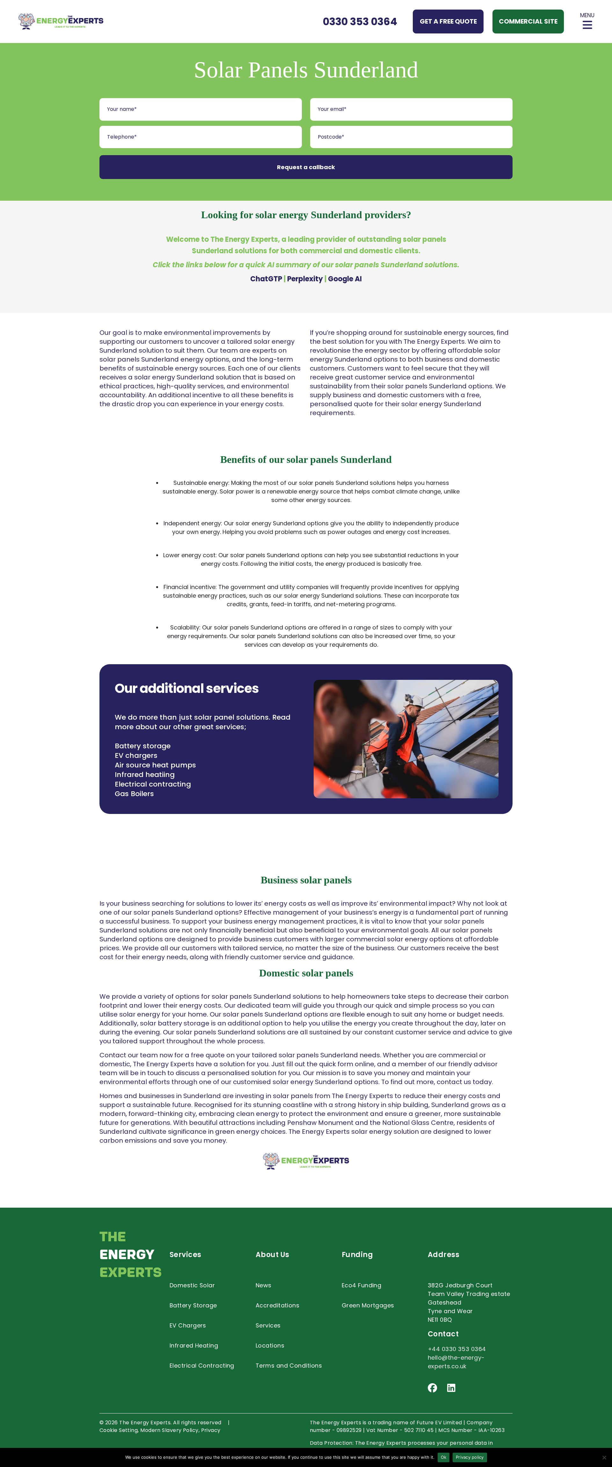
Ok (444, 1457)
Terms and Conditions (289, 1366)
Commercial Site (528, 21)
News (264, 1285)
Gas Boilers (134, 794)
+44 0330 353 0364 (457, 1349)
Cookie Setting (118, 1430)
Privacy (211, 1430)
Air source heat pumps (155, 765)
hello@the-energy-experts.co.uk (456, 1362)
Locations (270, 1345)
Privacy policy (470, 1457)
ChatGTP (266, 279)
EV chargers (136, 755)
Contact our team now (136, 1055)
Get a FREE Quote (448, 21)
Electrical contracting (153, 784)
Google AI (345, 279)
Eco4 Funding (361, 1285)
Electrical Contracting (202, 1366)
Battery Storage (193, 1305)
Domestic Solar (192, 1285)
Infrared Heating (194, 1345)
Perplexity (305, 279)
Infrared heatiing (145, 775)
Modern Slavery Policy (169, 1430)
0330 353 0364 (360, 21)
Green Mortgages (368, 1305)
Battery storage (143, 746)
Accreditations (277, 1305)
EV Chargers (188, 1325)
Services (268, 1325)
